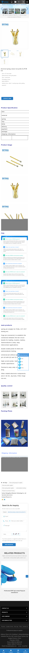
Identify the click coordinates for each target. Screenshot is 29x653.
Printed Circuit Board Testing (8, 490)
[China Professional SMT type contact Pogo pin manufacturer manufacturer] (14, 574)
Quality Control (9, 626)
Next (27, 576)
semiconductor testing (21, 488)
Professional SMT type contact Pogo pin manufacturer (14, 591)
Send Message (9, 544)
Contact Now (7, 98)
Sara (22, 358)
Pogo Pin (15, 15)
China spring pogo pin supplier (15, 482)
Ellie (22, 364)
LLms (19, 646)
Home (5, 15)
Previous (2, 576)
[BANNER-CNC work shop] (14, 8)
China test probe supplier (7, 485)
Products (3, 626)
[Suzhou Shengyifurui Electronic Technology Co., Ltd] (4, 2)
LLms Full (24, 646)
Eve (22, 361)
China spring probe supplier (8, 488)
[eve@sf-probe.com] (2, 499)
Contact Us (25, 626)
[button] (13, 12)
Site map (16, 626)
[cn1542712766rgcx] (4, 499)
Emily (22, 367)
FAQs (20, 626)
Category (10, 15)
